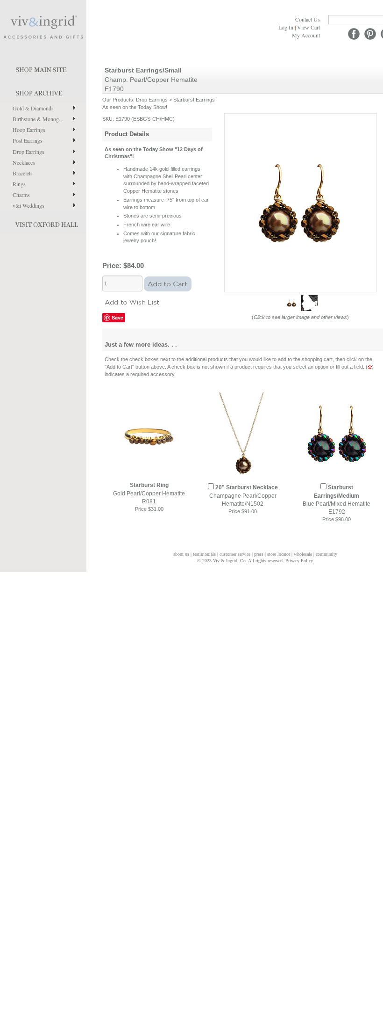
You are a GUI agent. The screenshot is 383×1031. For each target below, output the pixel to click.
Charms (21, 194)
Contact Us (307, 19)
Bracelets (23, 173)
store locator (278, 554)
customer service (235, 554)
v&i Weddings (28, 205)
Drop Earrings (28, 151)
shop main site (43, 68)
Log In (285, 27)
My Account (306, 35)
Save (117, 317)
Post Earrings (28, 140)
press (258, 554)
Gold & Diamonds (33, 108)
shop (43, 91)
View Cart (308, 27)
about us (181, 554)
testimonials (204, 554)
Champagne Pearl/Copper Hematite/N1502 (243, 495)
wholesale (303, 554)
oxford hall (43, 222)
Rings (19, 184)
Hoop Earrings (29, 129)
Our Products (117, 99)
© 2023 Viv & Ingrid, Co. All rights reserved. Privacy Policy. (255, 560)
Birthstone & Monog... (38, 119)
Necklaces (24, 162)
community (326, 554)
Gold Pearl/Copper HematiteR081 (149, 493)
